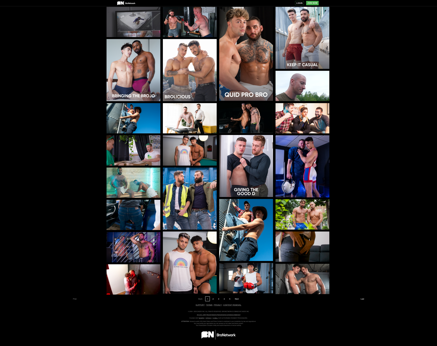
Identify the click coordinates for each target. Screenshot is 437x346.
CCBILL (215, 318)
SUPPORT (200, 305)
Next (237, 299)
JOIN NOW (312, 3)
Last (362, 299)
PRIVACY (218, 305)
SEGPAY (201, 318)
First (74, 299)
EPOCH (208, 318)
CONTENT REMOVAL (232, 305)
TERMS (209, 305)
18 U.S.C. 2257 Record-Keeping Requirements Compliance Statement (218, 315)
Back (200, 299)
